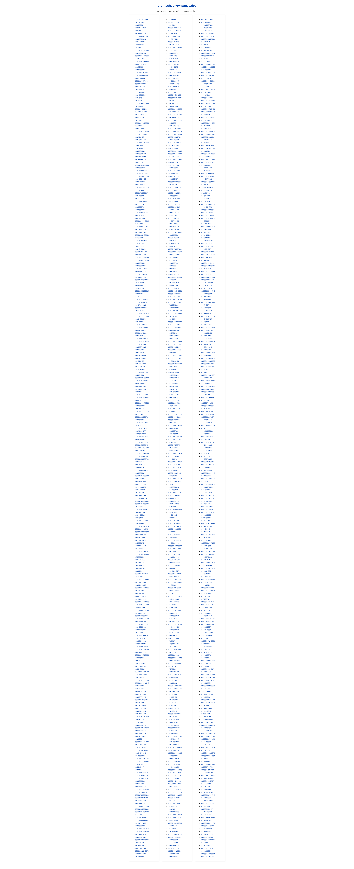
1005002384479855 (142, 56)
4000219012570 (206, 501)
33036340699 (173, 59)
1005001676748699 (208, 523)
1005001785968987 (175, 649)
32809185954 (139, 31)
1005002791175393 (207, 767)
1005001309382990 (142, 260)
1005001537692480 (208, 535)
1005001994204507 (208, 375)
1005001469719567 (174, 347)
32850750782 (206, 610)
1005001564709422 (142, 498)
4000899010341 (173, 213)
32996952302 (140, 781)
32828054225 (140, 283)
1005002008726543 (175, 425)
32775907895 (206, 599)
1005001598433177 (141, 171)
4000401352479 (140, 140)
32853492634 (140, 669)
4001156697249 (173, 602)
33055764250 (206, 593)
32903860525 (206, 129)
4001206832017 (173, 81)
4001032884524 (173, 585)
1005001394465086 (142, 176)
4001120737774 (140, 199)
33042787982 (139, 633)
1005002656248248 (142, 683)
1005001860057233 (142, 610)
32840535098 (140, 756)
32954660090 (140, 607)
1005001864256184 (175, 851)
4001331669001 (140, 159)
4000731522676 (173, 45)
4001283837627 (206, 87)
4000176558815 (173, 621)
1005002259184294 (175, 277)
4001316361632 (206, 31)
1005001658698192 (208, 397)
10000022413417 (207, 809)
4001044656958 (140, 229)
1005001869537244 (208, 327)
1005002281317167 (207, 56)
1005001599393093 (142, 619)
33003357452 (139, 162)
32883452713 (139, 784)
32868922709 (140, 568)
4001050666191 (140, 277)
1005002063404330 (142, 344)
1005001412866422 (175, 565)
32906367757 (172, 271)
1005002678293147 (208, 36)
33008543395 (173, 168)
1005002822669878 (175, 302)
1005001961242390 (208, 840)
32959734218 (205, 453)
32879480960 (140, 369)
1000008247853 (173, 655)
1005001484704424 (208, 591)
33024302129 (206, 224)
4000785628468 (173, 375)
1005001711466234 (174, 775)
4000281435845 (140, 711)
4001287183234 (206, 311)
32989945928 (140, 638)
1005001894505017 (208, 442)
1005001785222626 (142, 795)
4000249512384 (206, 157)
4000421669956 (173, 112)
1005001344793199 (141, 190)
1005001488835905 (142, 806)
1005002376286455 (208, 775)
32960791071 (205, 705)
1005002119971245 (174, 358)
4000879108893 (140, 736)
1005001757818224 (207, 507)
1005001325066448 (208, 554)
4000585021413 (173, 501)
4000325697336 (207, 25)
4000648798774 (140, 350)
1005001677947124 (174, 325)
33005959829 (140, 406)
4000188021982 (140, 481)
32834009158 (172, 442)
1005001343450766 (208, 358)
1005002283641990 (175, 355)
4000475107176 (140, 364)
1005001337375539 (208, 271)
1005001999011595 (174, 473)
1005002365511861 (174, 784)
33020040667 (140, 311)
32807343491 (139, 67)
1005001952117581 (207, 848)
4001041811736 (173, 666)
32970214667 (172, 70)
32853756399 (140, 479)
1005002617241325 (174, 728)
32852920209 (206, 728)
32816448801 (205, 238)
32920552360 (206, 672)
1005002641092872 (208, 112)
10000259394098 (174, 36)
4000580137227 (140, 708)
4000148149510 (140, 157)
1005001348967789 (175, 686)
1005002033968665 (175, 159)
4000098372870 (173, 263)
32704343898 (173, 700)
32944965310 (206, 577)
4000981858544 (140, 848)
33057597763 (172, 280)
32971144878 (172, 619)
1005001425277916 (174, 137)
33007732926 (206, 784)
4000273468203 (207, 635)
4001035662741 (206, 78)
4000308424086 (140, 210)
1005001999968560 (208, 361)
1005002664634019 (142, 742)
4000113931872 (140, 117)
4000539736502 (207, 565)
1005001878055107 (174, 204)
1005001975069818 (208, 210)
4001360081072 (140, 232)
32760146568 (139, 243)
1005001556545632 (175, 291)
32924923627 (173, 33)
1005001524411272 (207, 243)
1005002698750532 (175, 199)
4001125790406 (173, 577)
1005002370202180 (142, 554)
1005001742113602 (141, 778)
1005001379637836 (142, 616)
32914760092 (172, 518)
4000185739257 (173, 103)
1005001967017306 (207, 213)
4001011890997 (173, 157)
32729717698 (205, 193)
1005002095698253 (208, 739)
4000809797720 (173, 378)
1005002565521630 (175, 120)
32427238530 (173, 843)
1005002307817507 (208, 680)
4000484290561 (140, 249)
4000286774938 (140, 154)
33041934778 (172, 459)
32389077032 (173, 537)
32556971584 (205, 185)
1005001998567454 (175, 663)
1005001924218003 (208, 101)
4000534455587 (207, 829)
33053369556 (206, 663)
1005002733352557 (175, 792)
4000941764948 (140, 753)
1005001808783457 (208, 162)
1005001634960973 (208, 753)
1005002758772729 (208, 255)
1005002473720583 (142, 655)
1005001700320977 (141, 193)
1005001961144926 (207, 495)
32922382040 (140, 263)
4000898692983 (207, 719)
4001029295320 (206, 467)
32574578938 (206, 490)
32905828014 (139, 25)
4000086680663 (174, 563)
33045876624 (173, 733)
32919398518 (205, 761)
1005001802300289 (142, 605)
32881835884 (206, 613)
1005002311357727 (207, 257)
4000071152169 (173, 308)
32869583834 (206, 355)
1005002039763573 (142, 143)
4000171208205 (140, 787)
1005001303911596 (141, 798)
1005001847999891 (174, 540)
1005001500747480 (208, 176)
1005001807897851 (207, 857)
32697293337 (139, 686)
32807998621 (205, 689)
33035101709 (205, 521)
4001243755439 (206, 420)
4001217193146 (173, 705)
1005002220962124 (208, 227)
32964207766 (173, 722)
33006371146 (205, 560)
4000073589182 (173, 630)
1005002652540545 (208, 53)
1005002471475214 (207, 411)
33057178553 (172, 826)
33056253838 (140, 70)
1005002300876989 (208, 817)
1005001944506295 (208, 479)
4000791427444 (206, 607)
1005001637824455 (142, 280)
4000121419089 (140, 694)
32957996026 (206, 815)
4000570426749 (206, 249)
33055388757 (139, 89)
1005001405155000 (175, 294)
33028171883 (172, 507)
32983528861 (206, 683)
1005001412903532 (175, 610)
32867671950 (172, 185)
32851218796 (205, 439)
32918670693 (205, 843)
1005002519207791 (141, 700)
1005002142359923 (175, 546)
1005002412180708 (208, 462)
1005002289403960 (175, 151)
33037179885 (205, 481)
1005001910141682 (174, 95)
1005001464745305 (142, 820)
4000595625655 (140, 168)
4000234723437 (140, 215)
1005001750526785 (208, 266)
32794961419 (172, 711)
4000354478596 (207, 241)
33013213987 (172, 406)
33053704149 (172, 246)
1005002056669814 (142, 61)
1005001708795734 (208, 736)
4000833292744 (173, 176)
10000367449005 (207, 19)
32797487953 (172, 641)
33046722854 (206, 308)
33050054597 (140, 353)
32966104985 (172, 809)
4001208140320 (206, 339)
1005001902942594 (208, 703)
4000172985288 (173, 165)
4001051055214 (140, 644)
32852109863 (206, 61)
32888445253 (140, 182)
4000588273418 (173, 759)
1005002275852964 (208, 159)
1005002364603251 (142, 526)
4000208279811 (140, 64)
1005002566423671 (175, 453)
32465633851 (206, 325)
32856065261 (206, 831)
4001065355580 (206, 221)
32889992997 (206, 627)
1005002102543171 (207, 837)
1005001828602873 (208, 725)
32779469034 (139, 148)
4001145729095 (173, 224)
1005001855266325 (142, 291)
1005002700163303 (175, 747)
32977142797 (139, 288)
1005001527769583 (175, 115)
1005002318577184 (174, 87)
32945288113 (205, 151)
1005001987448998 (142, 327)
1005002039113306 (175, 403)
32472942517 (139, 815)
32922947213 (172, 829)
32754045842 (140, 518)
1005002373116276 (174, 526)
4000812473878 (140, 585)
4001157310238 (206, 812)
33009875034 (173, 386)
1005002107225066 (142, 809)
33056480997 (206, 742)
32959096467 (173, 179)
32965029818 (172, 123)
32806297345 (173, 428)
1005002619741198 (207, 588)
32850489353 (206, 372)
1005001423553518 (175, 789)
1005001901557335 (174, 535)
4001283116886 (173, 848)
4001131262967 (206, 260)
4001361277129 (173, 39)
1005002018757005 (208, 619)
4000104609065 (140, 386)
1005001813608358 (175, 465)
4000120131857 (173, 571)
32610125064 (172, 694)
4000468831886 (140, 627)
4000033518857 (173, 423)
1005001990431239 (175, 481)
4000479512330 (140, 271)
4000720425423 (140, 658)
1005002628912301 (175, 350)
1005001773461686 (174, 31)
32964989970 (206, 655)
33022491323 (139, 462)
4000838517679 (173, 61)
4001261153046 (173, 229)
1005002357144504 (208, 756)
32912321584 (139, 857)
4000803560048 (174, 661)
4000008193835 (206, 165)
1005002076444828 (208, 747)
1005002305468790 (142, 551)
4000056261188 (140, 621)
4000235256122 (173, 717)
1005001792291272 (174, 288)
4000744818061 (173, 854)
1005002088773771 (208, 417)
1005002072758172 (175, 554)
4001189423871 (173, 767)
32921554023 (139, 47)
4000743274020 (206, 305)
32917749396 (205, 787)
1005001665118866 (207, 263)
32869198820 (206, 658)
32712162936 (172, 50)
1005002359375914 (175, 134)
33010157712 (205, 196)
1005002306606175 (208, 64)
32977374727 (205, 638)
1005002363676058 (208, 381)
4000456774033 (206, 820)
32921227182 (205, 126)
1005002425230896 (142, 602)
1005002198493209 (142, 235)
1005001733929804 (142, 50)
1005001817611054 (174, 579)
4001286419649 (206, 616)
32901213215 (205, 529)
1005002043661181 (174, 439)
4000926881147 (206, 171)
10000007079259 (207, 403)
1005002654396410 (142, 672)
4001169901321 (140, 490)
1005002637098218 (142, 635)
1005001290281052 (208, 414)
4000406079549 (207, 778)
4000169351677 (140, 431)
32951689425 (139, 770)
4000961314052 (206, 717)
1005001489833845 (175, 736)
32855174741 (172, 215)
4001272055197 (140, 28)
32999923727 (139, 207)
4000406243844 (140, 383)
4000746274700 (140, 465)
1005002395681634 (208, 123)
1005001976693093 (208, 73)
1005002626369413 (208, 473)
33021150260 (172, 680)
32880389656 (173, 840)
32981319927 (205, 504)
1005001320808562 (208, 204)
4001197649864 (140, 745)
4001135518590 (173, 140)
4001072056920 (140, 305)
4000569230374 (206, 834)
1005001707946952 (142, 750)
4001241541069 (173, 633)
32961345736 (205, 322)
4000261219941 (173, 372)
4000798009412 (173, 487)
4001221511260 (206, 451)
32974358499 (139, 101)
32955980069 (173, 285)
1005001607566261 (174, 344)
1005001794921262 (174, 456)
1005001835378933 (142, 840)
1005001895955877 (142, 647)
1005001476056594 (142, 19)
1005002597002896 (175, 795)
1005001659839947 (142, 75)
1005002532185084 (142, 680)
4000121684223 (140, 78)
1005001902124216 (207, 215)
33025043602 (206, 630)
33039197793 (205, 369)
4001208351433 (173, 470)
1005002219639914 (175, 182)
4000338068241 (140, 593)
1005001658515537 (174, 327)
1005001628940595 (208, 154)
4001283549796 (206, 423)
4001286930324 (140, 33)
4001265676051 (173, 173)
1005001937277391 (141, 269)
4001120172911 (206, 537)
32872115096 (205, 806)
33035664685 (206, 571)
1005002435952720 (175, 770)
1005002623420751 (175, 299)
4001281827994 (206, 493)
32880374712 (172, 367)
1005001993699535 (175, 414)
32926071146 (205, 42)
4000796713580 (140, 451)
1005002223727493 (175, 596)
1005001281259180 (174, 73)
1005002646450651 (175, 154)
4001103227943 (173, 395)
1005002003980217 (175, 815)
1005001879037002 (175, 249)
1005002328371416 (208, 364)
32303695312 (139, 689)
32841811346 (172, 652)
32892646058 (140, 663)
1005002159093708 (142, 459)
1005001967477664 (141, 84)
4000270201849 (206, 582)
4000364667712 (140, 725)
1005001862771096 (141, 36)
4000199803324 (173, 117)
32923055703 (173, 383)
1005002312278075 (142, 302)
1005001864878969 (208, 568)
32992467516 (172, 512)
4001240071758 (140, 834)
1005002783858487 (142, 274)
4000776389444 (206, 691)
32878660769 (139, 549)
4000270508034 (140, 330)
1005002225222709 (142, 411)
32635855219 (139, 246)
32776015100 (139, 297)
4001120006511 (206, 652)
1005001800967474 (208, 218)
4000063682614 (140, 826)
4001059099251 (140, 613)
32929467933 (206, 789)
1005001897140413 (174, 143)
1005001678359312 (208, 406)
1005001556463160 (208, 302)
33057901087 (172, 801)
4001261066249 (206, 347)
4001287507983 (140, 823)
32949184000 (139, 563)
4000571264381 (173, 162)
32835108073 (205, 400)
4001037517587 (173, 145)
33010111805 (205, 201)
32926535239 (173, 235)
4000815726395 (206, 140)
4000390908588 (207, 633)
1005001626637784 (142, 817)
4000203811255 (173, 591)
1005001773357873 (208, 246)
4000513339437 (173, 739)
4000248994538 (140, 319)
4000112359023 (173, 148)
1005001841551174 (141, 574)
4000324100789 (173, 672)
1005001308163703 (208, 367)
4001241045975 (173, 504)
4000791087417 (206, 378)
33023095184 (139, 739)
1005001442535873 (142, 313)
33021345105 (139, 106)
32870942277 (139, 120)
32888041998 (172, 353)
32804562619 (139, 45)
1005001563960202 (208, 733)
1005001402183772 (141, 470)
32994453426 (140, 515)
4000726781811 (173, 745)
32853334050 (206, 546)
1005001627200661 (208, 803)
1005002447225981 (175, 341)
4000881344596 (173, 557)
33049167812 (172, 389)
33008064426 (173, 857)
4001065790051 (140, 540)
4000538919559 (173, 708)
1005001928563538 (208, 677)
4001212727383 (173, 725)
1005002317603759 (142, 442)
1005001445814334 (141, 109)
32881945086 (172, 319)
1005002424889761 (208, 148)
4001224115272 (140, 845)
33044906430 (173, 490)
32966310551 (205, 845)
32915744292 (139, 591)
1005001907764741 (207, 512)
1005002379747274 (175, 803)
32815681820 (172, 260)
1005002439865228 (208, 277)
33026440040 (206, 711)
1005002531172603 (141, 81)
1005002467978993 (142, 123)
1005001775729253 (175, 714)
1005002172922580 (175, 364)
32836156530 (139, 571)
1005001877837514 (174, 445)
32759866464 (140, 557)
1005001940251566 (175, 193)
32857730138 (172, 333)
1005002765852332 (208, 316)
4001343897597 (140, 854)
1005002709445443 (175, 773)
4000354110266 (140, 336)
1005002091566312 (141, 509)
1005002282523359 (175, 493)
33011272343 (205, 532)
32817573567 (139, 22)
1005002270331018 (141, 173)
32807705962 (206, 596)
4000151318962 (140, 537)
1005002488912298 (142, 579)
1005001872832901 (208, 392)
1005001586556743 (208, 579)
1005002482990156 (142, 257)
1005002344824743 (208, 291)
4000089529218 (140, 39)
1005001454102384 (175, 417)
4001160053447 (206, 708)
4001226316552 (206, 470)
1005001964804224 (142, 812)
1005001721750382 (174, 28)
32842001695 (206, 22)
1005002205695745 (208, 795)
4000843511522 (173, 742)
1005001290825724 (142, 417)
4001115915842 (173, 369)
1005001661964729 (141, 773)
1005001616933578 (174, 238)
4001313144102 (173, 448)
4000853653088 (207, 431)
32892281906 (139, 677)
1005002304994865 (208, 675)
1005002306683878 (142, 829)
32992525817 (139, 420)
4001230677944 (206, 285)
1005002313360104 (208, 137)
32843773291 (205, 697)
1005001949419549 (175, 761)
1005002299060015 (142, 453)
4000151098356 (140, 535)
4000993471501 (140, 837)
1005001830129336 (175, 129)
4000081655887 (140, 87)
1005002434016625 (142, 221)
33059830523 (206, 515)
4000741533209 (173, 599)
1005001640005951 (175, 529)
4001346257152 (173, 243)
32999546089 (206, 759)
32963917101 (172, 316)
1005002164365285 (142, 103)
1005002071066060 (208, 686)
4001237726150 (173, 221)
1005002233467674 (208, 563)
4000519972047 (173, 635)
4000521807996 (206, 190)
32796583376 (139, 238)
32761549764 (139, 59)
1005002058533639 (175, 409)
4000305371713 (140, 484)
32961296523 (172, 532)
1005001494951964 (175, 232)
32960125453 (139, 764)
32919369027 (172, 19)
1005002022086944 (142, 397)
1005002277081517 (207, 437)
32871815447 (139, 767)
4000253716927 (140, 347)
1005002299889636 (208, 353)
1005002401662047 (142, 448)
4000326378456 (207, 487)
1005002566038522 (142, 341)
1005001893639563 (208, 67)
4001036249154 (173, 644)
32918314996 (172, 607)
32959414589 (139, 409)
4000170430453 (206, 666)
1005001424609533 (142, 165)
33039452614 (206, 409)
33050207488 (206, 336)
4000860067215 (173, 616)
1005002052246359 (175, 658)
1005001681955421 (207, 33)
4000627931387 (173, 397)
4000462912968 (206, 585)
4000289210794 (206, 395)
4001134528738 (140, 487)
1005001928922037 (142, 532)
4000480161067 (140, 691)
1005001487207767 (174, 297)
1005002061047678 (175, 98)
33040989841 (172, 731)
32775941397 (205, 59)
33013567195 (139, 361)
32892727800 (173, 257)
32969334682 (140, 151)
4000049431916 (173, 126)
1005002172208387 (142, 521)
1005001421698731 (174, 400)
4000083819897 (140, 803)
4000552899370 (207, 187)
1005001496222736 (175, 322)
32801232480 (172, 25)
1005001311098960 (174, 781)
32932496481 (139, 703)
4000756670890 (140, 733)
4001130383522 (140, 115)
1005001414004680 (208, 182)
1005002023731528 (208, 103)
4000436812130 (140, 179)
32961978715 (139, 719)
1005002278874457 (208, 89)
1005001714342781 (141, 792)
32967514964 (172, 101)
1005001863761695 (174, 560)
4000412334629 (140, 714)
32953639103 (139, 661)
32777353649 (172, 669)
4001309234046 (140, 582)
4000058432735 (207, 792)
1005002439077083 (142, 403)
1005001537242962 (208, 641)
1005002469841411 (207, 624)
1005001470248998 (175, 313)
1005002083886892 (142, 675)
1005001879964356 (175, 624)
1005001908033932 (142, 624)
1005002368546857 (175, 549)
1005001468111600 (174, 218)
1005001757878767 (174, 521)
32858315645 (172, 241)
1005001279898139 (174, 495)
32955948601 (139, 375)
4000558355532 (140, 731)
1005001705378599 (208, 39)
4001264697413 (140, 801)
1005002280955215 (208, 661)
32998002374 (173, 53)
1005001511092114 (141, 252)
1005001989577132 (207, 98)
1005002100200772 (142, 227)
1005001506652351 (141, 213)
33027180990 (139, 493)
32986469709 (206, 269)
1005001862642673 (142, 851)
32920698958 (206, 313)
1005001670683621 (208, 173)
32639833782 (173, 431)
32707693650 (139, 224)
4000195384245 (206, 120)
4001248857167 (206, 319)
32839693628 (206, 750)
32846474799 (172, 568)
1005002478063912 (142, 456)
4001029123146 (173, 361)
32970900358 (173, 196)
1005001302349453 (142, 717)
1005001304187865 (174, 798)
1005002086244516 (142, 649)
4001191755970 (173, 434)
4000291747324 (140, 434)
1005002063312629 (175, 252)
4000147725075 (206, 168)
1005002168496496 (142, 378)
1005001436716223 (141, 747)
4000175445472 (173, 210)
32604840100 (139, 98)
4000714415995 (206, 448)
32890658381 (139, 523)
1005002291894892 (175, 509)
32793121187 (172, 484)
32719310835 (205, 714)
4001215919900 (173, 22)
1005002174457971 (207, 826)
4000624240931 (173, 330)
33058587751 (172, 613)
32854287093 (140, 129)
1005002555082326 (142, 187)
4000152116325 (140, 630)
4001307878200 (173, 64)
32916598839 (172, 411)
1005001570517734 (174, 187)
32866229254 (173, 339)
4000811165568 (206, 647)
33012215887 (172, 515)
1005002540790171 (174, 574)
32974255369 (206, 70)
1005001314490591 (174, 675)
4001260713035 (206, 459)
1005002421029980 (208, 145)
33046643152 (172, 89)
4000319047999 (173, 691)
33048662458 (173, 677)
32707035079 (139, 722)
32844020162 (172, 703)
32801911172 (139, 294)
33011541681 (172, 806)
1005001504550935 (142, 504)
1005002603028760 (175, 817)
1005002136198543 (175, 207)
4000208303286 (140, 596)
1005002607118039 (208, 389)
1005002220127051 (174, 467)
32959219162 (172, 683)
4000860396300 (140, 266)
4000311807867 (173, 274)
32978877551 (205, 644)
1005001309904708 (208, 341)
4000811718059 (140, 358)
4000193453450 (140, 255)
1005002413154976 (208, 722)
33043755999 (173, 201)
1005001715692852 (174, 420)
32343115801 (172, 381)
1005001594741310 (207, 117)
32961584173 (139, 137)
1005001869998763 (208, 484)
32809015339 (206, 297)
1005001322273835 (142, 395)
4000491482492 (206, 95)
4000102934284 (206, 199)
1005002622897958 (142, 759)
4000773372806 (140, 495)
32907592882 (173, 756)
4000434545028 (207, 773)
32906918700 (205, 45)
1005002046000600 (208, 764)
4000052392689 (207, 694)
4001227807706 (206, 50)
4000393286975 (207, 294)
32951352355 (206, 47)
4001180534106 (173, 627)
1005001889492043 (175, 823)
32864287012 (139, 145)
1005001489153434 (175, 582)
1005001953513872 (208, 669)
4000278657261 (173, 787)
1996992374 (139, 126)
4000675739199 (206, 557)
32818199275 (139, 425)
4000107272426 (206, 549)
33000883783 (140, 565)
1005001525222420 (208, 605)
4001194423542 (173, 451)
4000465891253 (140, 53)
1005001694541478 (208, 509)
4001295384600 (140, 389)
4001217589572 (206, 526)
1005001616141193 (207, 770)
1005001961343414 (141, 339)
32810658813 (172, 605)
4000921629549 (173, 227)
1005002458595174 (208, 823)
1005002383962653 (142, 588)
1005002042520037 (142, 131)
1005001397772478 (141, 372)
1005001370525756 (142, 299)
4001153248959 (140, 414)
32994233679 (140, 196)
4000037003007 (173, 336)
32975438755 (206, 106)
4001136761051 (140, 42)
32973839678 (139, 507)
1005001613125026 (207, 465)
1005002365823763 (175, 92)
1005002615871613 (207, 252)
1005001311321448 (141, 423)
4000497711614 (140, 400)
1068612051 (139, 577)
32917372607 (205, 428)
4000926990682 (174, 75)
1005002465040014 (142, 789)
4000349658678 (140, 218)
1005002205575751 (208, 425)
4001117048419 (173, 697)
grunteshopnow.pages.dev (177, 5)
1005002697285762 (175, 131)
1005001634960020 (142, 476)
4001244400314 (140, 599)
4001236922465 (140, 546)
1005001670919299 (174, 778)
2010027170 (172, 593)
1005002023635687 (208, 621)
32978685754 (206, 476)
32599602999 (206, 229)
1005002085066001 (208, 134)
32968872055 (206, 344)
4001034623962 (206, 574)
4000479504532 (140, 285)
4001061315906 (140, 705)
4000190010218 (206, 28)
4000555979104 (173, 638)
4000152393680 (206, 434)
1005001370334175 (141, 445)
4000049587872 (206, 299)
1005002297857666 (175, 109)
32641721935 (205, 115)
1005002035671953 (175, 479)
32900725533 (173, 106)
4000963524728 (207, 801)
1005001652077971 (207, 781)
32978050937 (206, 232)
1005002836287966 (142, 428)
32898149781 (205, 143)
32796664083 (173, 305)
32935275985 (140, 92)
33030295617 (172, 266)
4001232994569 (173, 543)
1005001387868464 (142, 381)
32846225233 (140, 512)
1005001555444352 (142, 728)
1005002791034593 (142, 761)
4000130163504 (173, 283)
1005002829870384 (175, 462)
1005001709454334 (142, 501)
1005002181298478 (174, 764)
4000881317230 (173, 812)
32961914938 (205, 649)
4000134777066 (206, 179)
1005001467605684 (208, 551)
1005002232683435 (208, 700)
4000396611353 (206, 333)
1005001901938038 (141, 333)
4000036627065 (140, 185)
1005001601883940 (141, 201)
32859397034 (173, 820)
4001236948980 (173, 750)
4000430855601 (140, 95)
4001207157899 (173, 719)
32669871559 (139, 843)
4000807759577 (140, 697)
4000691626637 (173, 269)
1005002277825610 (142, 73)
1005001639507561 (141, 437)
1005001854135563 (208, 81)
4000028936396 (174, 255)
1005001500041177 (207, 602)
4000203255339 (207, 283)
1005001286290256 (175, 689)
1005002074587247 (175, 311)
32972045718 (172, 476)
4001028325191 (206, 731)
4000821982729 (140, 652)
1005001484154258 (175, 171)
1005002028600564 (175, 47)
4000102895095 (173, 551)
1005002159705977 (208, 274)
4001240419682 (206, 84)
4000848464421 (173, 392)
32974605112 (205, 456)
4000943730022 (140, 439)
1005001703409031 (174, 588)
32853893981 (206, 851)
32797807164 (172, 647)
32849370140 (139, 467)
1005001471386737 (141, 325)
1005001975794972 (141, 112)
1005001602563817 (208, 75)
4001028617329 (140, 666)
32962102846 (139, 392)
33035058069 (206, 798)
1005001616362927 (174, 837)
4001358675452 (173, 78)
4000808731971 (173, 845)
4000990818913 (206, 540)
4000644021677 (173, 498)
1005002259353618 (142, 316)
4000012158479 (140, 355)
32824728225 (140, 322)
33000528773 (206, 350)
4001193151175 (173, 67)
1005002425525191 (141, 529)
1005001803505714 (208, 386)
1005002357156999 (175, 437)
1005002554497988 (175, 190)
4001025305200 (206, 383)
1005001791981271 (141, 775)
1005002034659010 (142, 831)
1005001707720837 (174, 523)
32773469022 (206, 518)
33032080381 (139, 473)
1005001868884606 (175, 834)
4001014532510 (206, 745)
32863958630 (173, 831)
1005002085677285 (208, 543)
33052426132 (206, 235)
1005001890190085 (141, 308)
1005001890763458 (208, 109)
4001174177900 (140, 367)
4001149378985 (140, 560)
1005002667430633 (208, 330)
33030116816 (172, 56)
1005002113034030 (141, 134)
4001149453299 (206, 445)
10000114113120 (173, 42)
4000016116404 (206, 288)
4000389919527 (206, 92)
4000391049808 (140, 641)
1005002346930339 (175, 753)
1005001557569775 (208, 131)
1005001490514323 (141, 241)
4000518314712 (206, 207)
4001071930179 (140, 204)
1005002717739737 (207, 498)
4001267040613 (173, 84)
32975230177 (139, 543)
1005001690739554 (208, 854)
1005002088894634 (208, 280)
